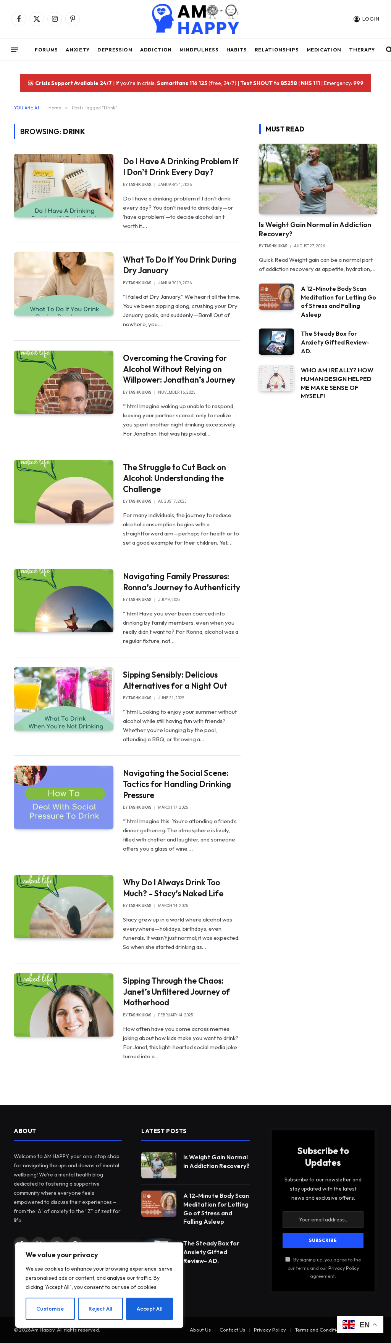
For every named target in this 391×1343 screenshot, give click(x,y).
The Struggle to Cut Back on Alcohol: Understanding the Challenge (174, 478)
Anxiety (77, 49)
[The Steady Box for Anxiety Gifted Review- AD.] (276, 342)
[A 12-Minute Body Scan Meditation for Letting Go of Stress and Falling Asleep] (276, 297)
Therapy (362, 49)
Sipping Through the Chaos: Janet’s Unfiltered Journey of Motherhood (176, 991)
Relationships (277, 49)
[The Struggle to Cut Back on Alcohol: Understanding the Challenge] (63, 491)
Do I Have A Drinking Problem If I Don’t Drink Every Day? (181, 166)
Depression (114, 49)
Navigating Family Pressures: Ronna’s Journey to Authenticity (181, 581)
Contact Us (232, 1330)
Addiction (156, 49)
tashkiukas (140, 185)
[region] (99, 1285)
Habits (236, 49)
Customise (50, 1308)
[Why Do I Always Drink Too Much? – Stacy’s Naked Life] (63, 906)
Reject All (100, 1308)
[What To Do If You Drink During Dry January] (63, 284)
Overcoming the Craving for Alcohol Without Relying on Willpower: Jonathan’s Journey (179, 369)
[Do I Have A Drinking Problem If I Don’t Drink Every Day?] (63, 185)
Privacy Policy (343, 1268)
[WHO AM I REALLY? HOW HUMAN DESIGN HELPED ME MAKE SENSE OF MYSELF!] (276, 378)
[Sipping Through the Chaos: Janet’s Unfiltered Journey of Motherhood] (63, 1005)
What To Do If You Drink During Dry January (179, 265)
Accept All (149, 1308)
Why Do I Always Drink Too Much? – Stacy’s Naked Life (173, 887)
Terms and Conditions (319, 1330)
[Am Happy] (195, 19)
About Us (200, 1330)
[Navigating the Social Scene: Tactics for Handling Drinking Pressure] (63, 797)
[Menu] (14, 49)
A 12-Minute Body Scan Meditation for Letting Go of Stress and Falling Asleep (338, 302)
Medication (324, 49)
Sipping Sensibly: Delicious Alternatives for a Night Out (175, 680)
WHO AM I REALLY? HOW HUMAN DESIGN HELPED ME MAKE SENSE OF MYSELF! (337, 383)
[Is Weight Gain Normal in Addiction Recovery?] (318, 179)
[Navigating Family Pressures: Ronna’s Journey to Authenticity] (63, 600)
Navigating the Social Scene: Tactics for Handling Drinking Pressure (177, 784)
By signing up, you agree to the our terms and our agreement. (324, 1267)
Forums (46, 49)
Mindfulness (198, 49)
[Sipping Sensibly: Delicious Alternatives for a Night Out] (63, 699)
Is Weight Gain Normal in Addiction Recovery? (315, 229)
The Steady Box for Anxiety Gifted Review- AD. (335, 342)
